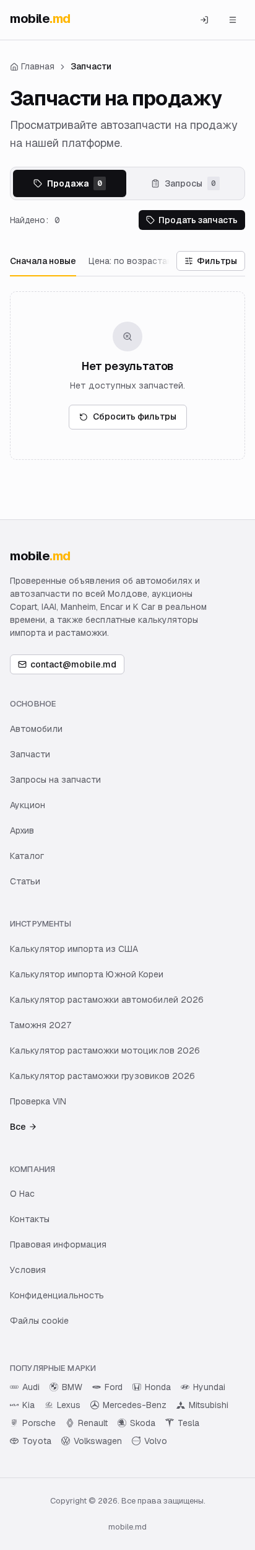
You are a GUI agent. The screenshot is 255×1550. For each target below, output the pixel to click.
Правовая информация (58, 1244)
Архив (22, 830)
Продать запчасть (198, 220)
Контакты (30, 1219)
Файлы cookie (39, 1320)
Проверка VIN (38, 1101)
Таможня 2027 (40, 1025)
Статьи (25, 881)
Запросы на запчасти (55, 779)
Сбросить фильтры (134, 416)
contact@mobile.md (73, 664)
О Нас (22, 1193)
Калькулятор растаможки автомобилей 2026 (107, 999)
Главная (37, 66)
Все (18, 1126)
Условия (28, 1269)
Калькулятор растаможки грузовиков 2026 (102, 1075)
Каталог (27, 855)
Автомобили (36, 728)
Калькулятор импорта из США (74, 948)
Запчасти (30, 754)
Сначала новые (43, 260)
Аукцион (27, 805)
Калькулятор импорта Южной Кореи (86, 974)
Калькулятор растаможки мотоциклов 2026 (105, 1050)
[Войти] (204, 19)
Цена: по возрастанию (136, 260)
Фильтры (217, 260)
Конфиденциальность (57, 1295)
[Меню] (232, 19)
